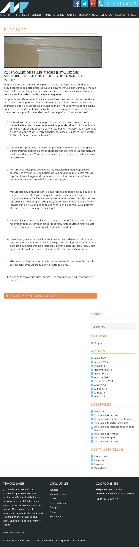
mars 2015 (100, 358)
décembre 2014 (103, 369)
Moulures (99, 411)
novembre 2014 (103, 373)
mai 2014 (99, 396)
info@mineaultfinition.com (120, 493)
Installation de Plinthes (106, 433)
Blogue (98, 343)
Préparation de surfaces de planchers (113, 419)
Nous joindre (56, 516)
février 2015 (101, 362)
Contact (120, 14)
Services (37, 14)
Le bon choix (100, 456)
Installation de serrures (106, 415)
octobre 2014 (101, 377)
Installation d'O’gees (104, 437)
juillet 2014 (100, 388)
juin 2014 (99, 392)
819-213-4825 (115, 489)
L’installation (100, 467)
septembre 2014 (103, 381)
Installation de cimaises (106, 441)
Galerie (71, 14)
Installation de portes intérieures (111, 422)
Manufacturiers (54, 14)
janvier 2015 (101, 366)
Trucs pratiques (88, 14)
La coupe (99, 464)
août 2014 (100, 385)
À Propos (106, 14)
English (132, 14)
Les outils (99, 460)
